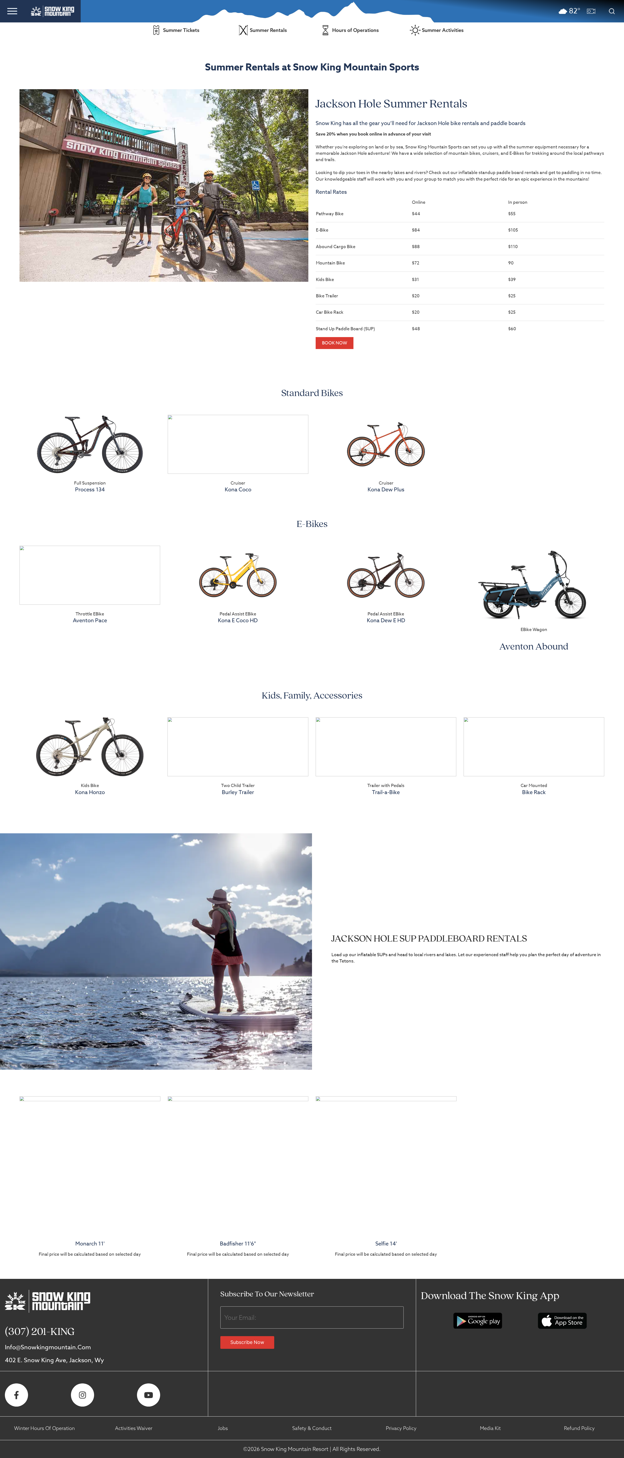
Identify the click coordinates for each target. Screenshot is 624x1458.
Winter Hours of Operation (44, 1428)
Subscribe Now (247, 1342)
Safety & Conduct (312, 1428)
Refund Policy (579, 1428)
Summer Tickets (181, 30)
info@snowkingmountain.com (48, 1347)
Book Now (334, 343)
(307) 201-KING (40, 1332)
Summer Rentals (268, 30)
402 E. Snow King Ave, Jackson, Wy (54, 1360)
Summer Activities (443, 30)
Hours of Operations (355, 30)
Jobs (223, 1428)
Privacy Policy (401, 1428)
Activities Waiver (133, 1428)
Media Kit (490, 1428)
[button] (12, 11)
